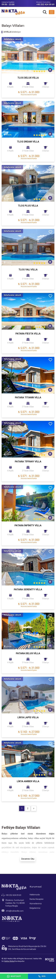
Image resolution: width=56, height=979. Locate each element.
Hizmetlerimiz (36, 903)
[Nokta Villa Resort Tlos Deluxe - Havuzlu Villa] (28, 55)
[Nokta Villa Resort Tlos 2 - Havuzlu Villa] (28, 183)
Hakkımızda (35, 895)
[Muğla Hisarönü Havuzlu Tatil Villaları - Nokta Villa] (28, 247)
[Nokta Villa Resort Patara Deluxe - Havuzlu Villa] (28, 631)
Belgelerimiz (35, 908)
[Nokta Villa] (13, 12)
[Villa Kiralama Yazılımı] (49, 960)
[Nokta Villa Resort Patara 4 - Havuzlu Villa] (28, 503)
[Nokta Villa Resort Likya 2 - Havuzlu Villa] (28, 759)
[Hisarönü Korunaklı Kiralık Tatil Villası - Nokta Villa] (28, 119)
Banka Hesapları (36, 899)
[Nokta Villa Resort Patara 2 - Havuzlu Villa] (28, 375)
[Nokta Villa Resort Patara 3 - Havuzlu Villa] (28, 439)
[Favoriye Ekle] (50, 40)
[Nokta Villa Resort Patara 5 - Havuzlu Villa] (28, 567)
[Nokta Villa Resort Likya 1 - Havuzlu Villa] (28, 695)
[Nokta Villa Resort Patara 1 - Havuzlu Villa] (28, 311)
